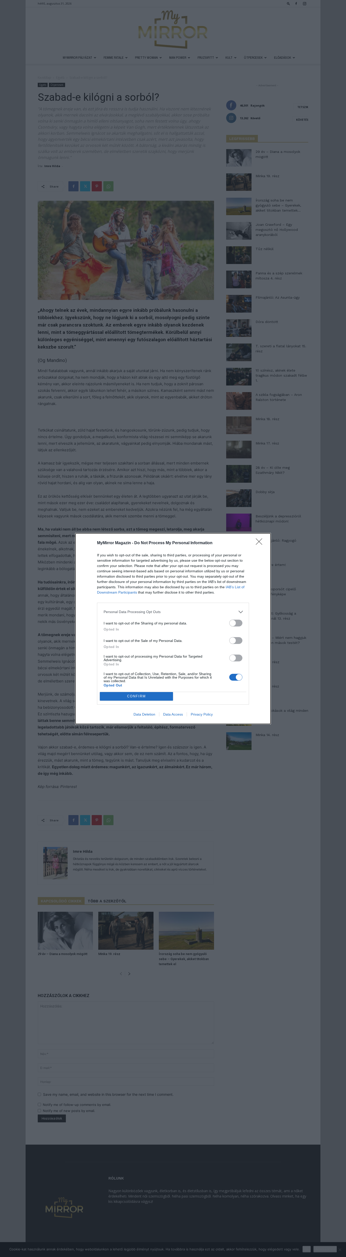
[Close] (260, 543)
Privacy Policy (202, 714)
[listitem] (173, 612)
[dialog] (173, 628)
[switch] (235, 623)
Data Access (173, 714)
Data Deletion (144, 714)
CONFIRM (136, 696)
